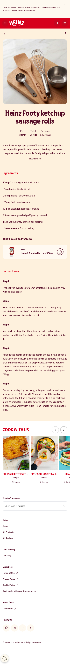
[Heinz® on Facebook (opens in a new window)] (22, 628)
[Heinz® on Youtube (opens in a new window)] (30, 628)
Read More (35, 158)
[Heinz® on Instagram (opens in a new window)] (14, 628)
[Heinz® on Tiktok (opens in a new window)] (6, 628)
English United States (47, 7)
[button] (5, 23)
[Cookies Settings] (5, 658)
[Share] (65, 33)
